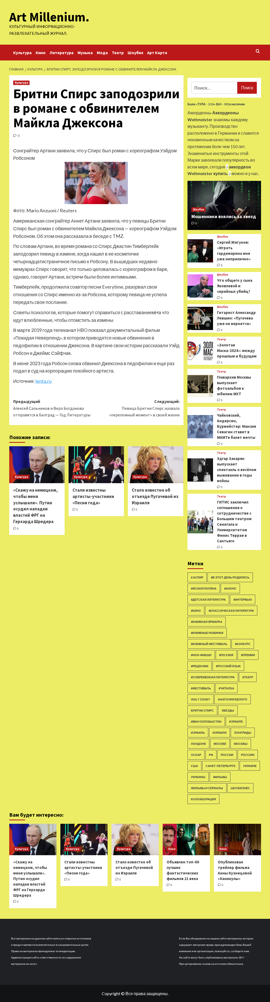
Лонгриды (242, 732)
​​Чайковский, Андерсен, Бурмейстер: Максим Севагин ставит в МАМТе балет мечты (236, 426)
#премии (248, 655)
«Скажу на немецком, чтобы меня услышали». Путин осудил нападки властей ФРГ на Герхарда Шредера (35, 505)
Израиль (198, 732)
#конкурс (242, 644)
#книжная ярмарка (206, 621)
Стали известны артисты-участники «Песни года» (93, 496)
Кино (41, 52)
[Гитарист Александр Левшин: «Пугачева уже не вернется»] (200, 318)
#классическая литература (231, 610)
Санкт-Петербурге (220, 766)
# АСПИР (197, 577)
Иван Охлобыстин (206, 721)
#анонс (230, 588)
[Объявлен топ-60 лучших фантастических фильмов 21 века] (186, 839)
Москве (220, 743)
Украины (198, 777)
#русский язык (228, 666)
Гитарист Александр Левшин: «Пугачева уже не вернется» (236, 318)
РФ (211, 754)
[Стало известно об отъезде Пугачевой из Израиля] (155, 464)
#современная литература (213, 677)
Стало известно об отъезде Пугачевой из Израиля (155, 496)
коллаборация (203, 799)
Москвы (241, 743)
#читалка (226, 688)
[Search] (257, 51)
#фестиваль (201, 688)
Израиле (236, 721)
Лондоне (198, 743)
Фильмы (220, 777)
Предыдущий (51, 408)
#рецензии (199, 666)
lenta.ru (44, 381)
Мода (102, 52)
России (227, 754)
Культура (22, 52)
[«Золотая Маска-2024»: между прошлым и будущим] (200, 351)
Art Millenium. (49, 17)
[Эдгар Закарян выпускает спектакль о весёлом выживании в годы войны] (200, 470)
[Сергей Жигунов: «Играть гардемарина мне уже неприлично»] (200, 250)
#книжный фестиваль (209, 644)
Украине (250, 766)
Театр (118, 52)
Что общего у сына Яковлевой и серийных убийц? (234, 286)
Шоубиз (135, 52)
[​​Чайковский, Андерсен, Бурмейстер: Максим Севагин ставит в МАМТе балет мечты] (200, 426)
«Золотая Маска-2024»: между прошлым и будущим (237, 350)
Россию (247, 754)
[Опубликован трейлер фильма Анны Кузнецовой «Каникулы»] (237, 839)
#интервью (242, 599)
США (194, 766)
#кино (196, 610)
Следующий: (144, 408)
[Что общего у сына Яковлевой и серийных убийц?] (200, 286)
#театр (247, 677)
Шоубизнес (240, 788)
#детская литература (208, 599)
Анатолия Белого (232, 699)
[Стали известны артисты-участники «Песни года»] (96, 464)
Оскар (196, 754)
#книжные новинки (207, 632)
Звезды (227, 710)
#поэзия (226, 655)
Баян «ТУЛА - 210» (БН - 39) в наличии (216, 104)
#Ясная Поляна (203, 588)
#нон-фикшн (201, 655)
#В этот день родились (230, 577)
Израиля (219, 732)
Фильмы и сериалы (207, 788)
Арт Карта (157, 52)
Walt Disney (200, 699)
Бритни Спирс (202, 710)
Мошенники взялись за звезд (223, 216)
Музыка (85, 52)
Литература (62, 52)
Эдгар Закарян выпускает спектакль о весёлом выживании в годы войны (236, 469)
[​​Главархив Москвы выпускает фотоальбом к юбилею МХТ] (200, 386)
